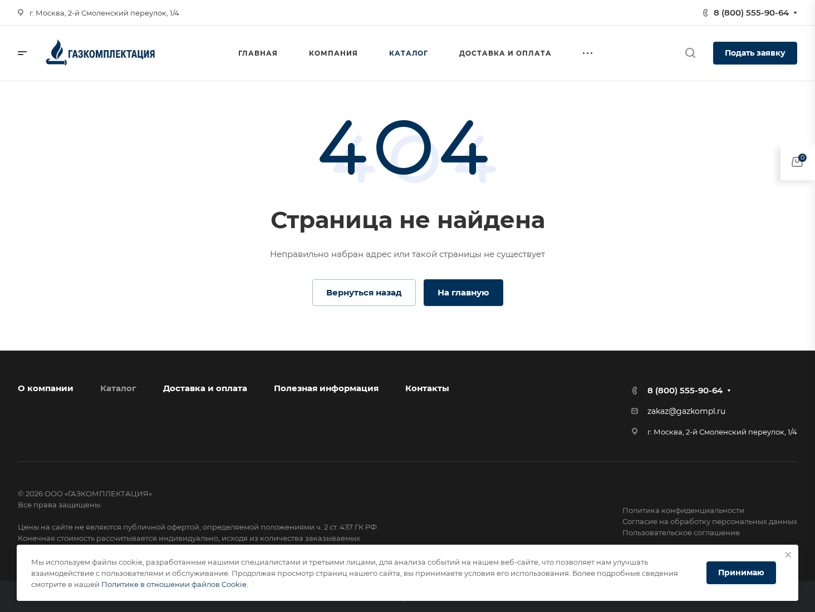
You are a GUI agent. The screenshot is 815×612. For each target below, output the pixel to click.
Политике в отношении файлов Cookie (174, 584)
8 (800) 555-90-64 (751, 12)
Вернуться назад (364, 292)
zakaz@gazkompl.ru (686, 411)
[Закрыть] (788, 555)
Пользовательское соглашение (681, 532)
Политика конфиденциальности (683, 510)
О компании (45, 388)
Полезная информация (326, 388)
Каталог (118, 388)
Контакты (427, 388)
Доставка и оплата (205, 388)
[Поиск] (690, 53)
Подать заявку (755, 53)
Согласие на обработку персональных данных (709, 521)
